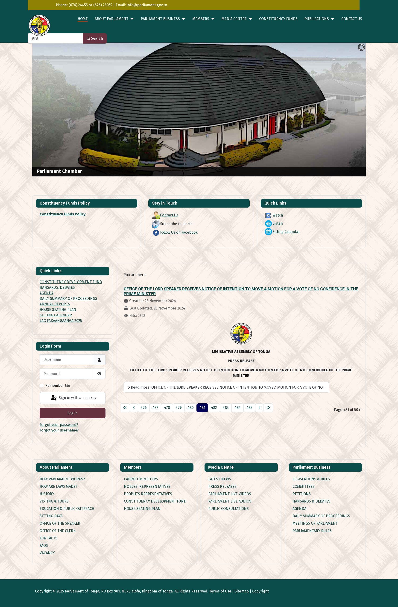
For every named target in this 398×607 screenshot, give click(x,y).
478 (167, 407)
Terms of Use (220, 591)
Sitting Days (51, 516)
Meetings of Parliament (315, 523)
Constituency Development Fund (155, 501)
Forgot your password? (59, 425)
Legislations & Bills (311, 479)
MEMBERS (200, 19)
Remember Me (57, 385)
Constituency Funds (278, 19)
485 (249, 407)
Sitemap (242, 591)
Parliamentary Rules (312, 531)
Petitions (302, 494)
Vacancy (47, 553)
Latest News (219, 479)
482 (214, 407)
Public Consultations (228, 508)
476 (144, 407)
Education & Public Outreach (67, 508)
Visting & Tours (54, 501)
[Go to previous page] (134, 407)
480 (190, 407)
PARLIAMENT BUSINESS (160, 19)
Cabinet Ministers (141, 479)
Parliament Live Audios (229, 501)
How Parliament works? (62, 479)
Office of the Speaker (60, 523)
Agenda (299, 508)
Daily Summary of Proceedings (321, 516)
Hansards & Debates (311, 501)
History (47, 494)
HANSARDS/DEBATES (57, 287)
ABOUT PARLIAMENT (111, 19)
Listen (277, 223)
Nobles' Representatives (147, 486)
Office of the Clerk (58, 531)
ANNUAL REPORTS (55, 304)
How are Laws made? (58, 486)
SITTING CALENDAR (56, 315)
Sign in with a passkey (77, 398)
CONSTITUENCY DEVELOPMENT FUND (71, 282)
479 (179, 407)
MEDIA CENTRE (234, 19)
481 (202, 407)
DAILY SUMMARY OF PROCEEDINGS (68, 298)
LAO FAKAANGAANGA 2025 (61, 320)
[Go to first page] (125, 407)
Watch (277, 215)
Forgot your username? (59, 430)
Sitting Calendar (286, 231)
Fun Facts (48, 538)
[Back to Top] (390, 598)
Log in (72, 413)
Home (83, 19)
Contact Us (351, 19)
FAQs (44, 545)
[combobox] (55, 38)
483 (226, 407)
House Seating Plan (142, 508)
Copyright (260, 591)
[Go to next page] (259, 407)
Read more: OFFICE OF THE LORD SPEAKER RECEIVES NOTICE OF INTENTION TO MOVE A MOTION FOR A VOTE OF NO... (227, 387)
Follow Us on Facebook (179, 232)
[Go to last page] (268, 407)
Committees (304, 486)
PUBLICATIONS (316, 19)
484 (237, 407)
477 (155, 407)
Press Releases (222, 486)
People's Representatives (148, 494)
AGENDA (46, 293)
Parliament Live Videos (229, 494)
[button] (351, 109)
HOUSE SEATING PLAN (58, 309)
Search (97, 38)
